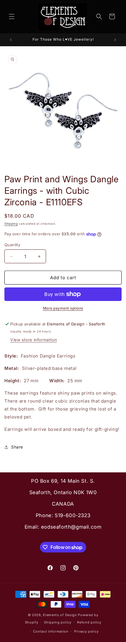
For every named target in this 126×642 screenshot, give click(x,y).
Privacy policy (86, 631)
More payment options (63, 308)
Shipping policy (57, 622)
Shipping (11, 223)
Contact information (50, 631)
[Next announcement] (115, 39)
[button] (11, 16)
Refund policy (89, 622)
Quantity (12, 244)
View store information (33, 339)
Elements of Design (60, 615)
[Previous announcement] (10, 39)
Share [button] (17, 446)
